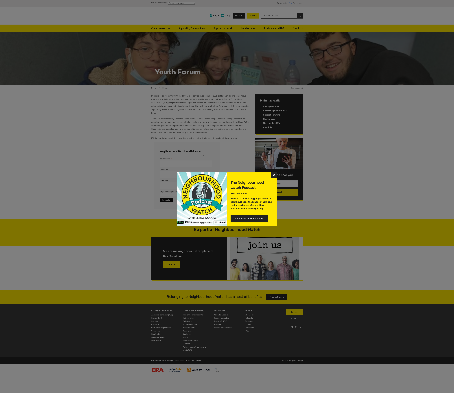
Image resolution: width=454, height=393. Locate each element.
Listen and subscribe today (249, 218)
